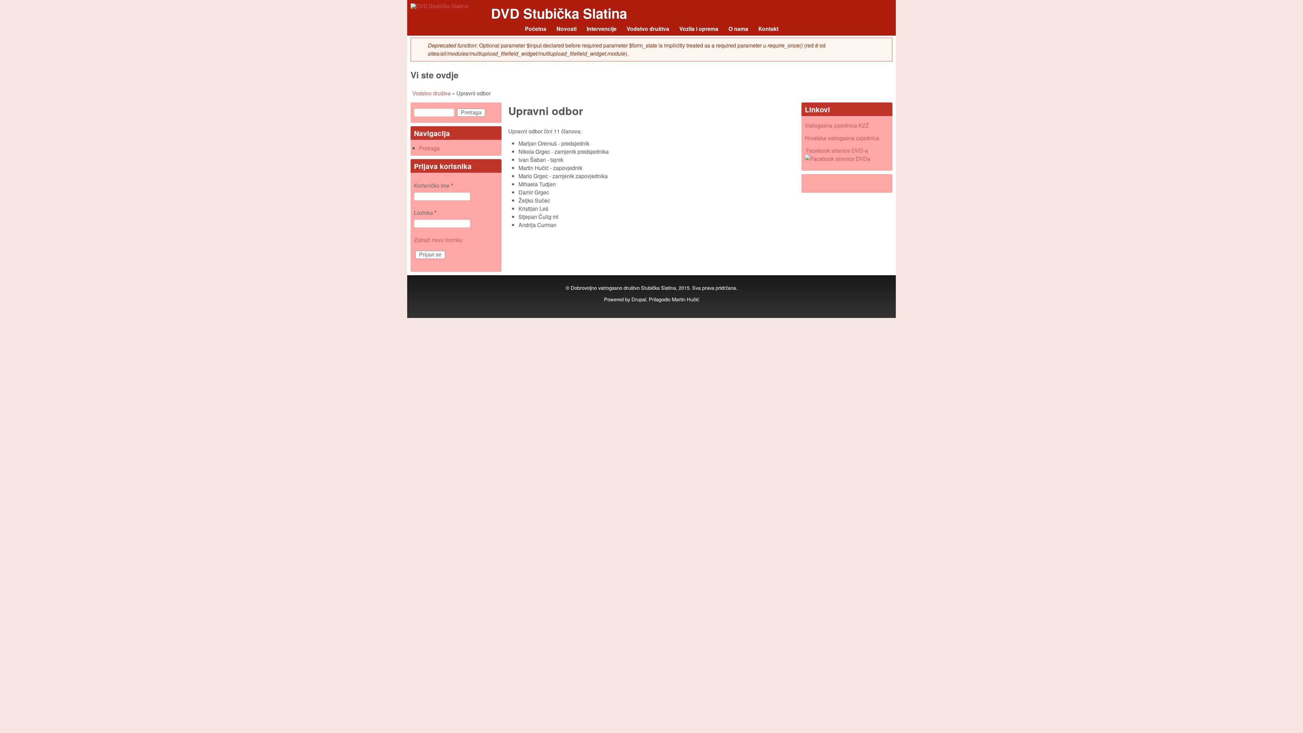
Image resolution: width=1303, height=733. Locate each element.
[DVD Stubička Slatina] (439, 6)
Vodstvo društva (648, 29)
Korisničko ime (433, 185)
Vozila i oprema (698, 29)
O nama (738, 29)
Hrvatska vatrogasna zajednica (842, 138)
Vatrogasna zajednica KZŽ (837, 125)
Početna (535, 29)
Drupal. (639, 299)
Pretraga (429, 148)
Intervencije (602, 29)
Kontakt (768, 29)
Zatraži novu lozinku (438, 240)
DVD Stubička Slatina (559, 13)
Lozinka (425, 213)
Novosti (566, 29)
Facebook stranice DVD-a (837, 150)
